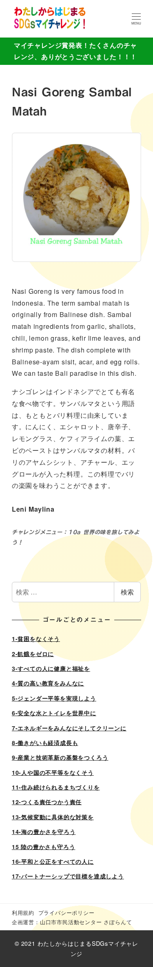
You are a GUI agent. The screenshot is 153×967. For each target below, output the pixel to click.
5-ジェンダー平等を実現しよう (54, 698)
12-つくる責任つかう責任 (47, 802)
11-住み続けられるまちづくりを (56, 787)
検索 (127, 592)
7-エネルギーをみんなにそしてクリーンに (69, 728)
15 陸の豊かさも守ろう (43, 847)
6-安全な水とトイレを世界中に (54, 713)
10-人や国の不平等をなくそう (53, 772)
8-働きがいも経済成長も (45, 743)
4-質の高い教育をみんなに (48, 683)
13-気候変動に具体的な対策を (53, 817)
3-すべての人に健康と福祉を (51, 668)
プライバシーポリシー (66, 912)
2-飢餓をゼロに (33, 654)
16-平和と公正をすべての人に (53, 861)
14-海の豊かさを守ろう (44, 831)
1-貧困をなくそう (36, 638)
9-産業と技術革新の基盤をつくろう (60, 757)
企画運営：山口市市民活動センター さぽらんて (72, 922)
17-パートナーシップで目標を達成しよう (68, 876)
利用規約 (23, 912)
